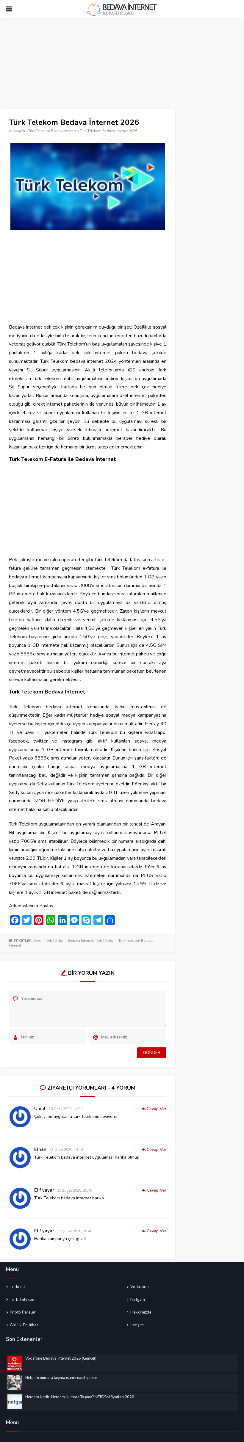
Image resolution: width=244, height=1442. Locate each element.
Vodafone (139, 1286)
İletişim (137, 1325)
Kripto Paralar (23, 1312)
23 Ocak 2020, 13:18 (66, 1149)
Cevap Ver (156, 1109)
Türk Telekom (106, 940)
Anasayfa (17, 130)
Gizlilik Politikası (25, 1325)
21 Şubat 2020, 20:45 (74, 1190)
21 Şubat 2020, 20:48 (74, 1231)
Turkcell (17, 1286)
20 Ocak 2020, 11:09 (65, 1109)
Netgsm (137, 1299)
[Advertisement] (87, 64)
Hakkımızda (140, 1312)
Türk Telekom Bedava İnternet (52, 130)
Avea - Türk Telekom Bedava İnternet (63, 940)
